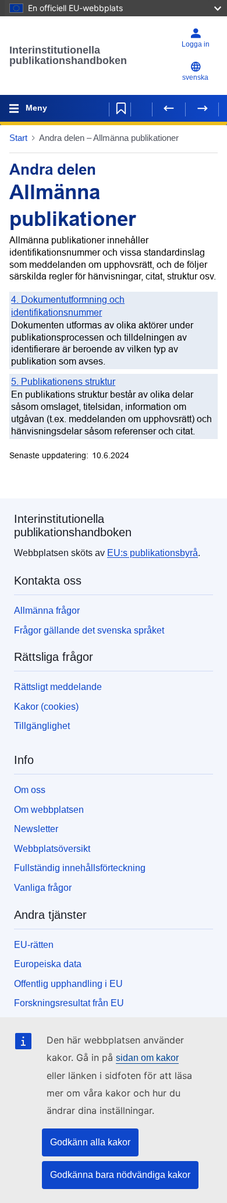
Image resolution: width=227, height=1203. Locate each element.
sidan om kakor (147, 1058)
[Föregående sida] (168, 108)
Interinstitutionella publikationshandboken (68, 55)
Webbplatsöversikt (52, 849)
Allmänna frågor (47, 610)
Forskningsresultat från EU (69, 1003)
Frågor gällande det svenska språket (89, 630)
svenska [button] (195, 77)
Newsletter (36, 829)
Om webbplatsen (49, 810)
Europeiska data (47, 964)
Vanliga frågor (43, 888)
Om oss (29, 790)
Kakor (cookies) (46, 707)
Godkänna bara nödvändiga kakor (120, 1175)
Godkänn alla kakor (90, 1142)
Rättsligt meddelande (58, 687)
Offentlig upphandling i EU (68, 984)
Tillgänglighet (42, 726)
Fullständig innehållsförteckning (80, 868)
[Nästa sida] (202, 108)
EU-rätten (34, 945)
